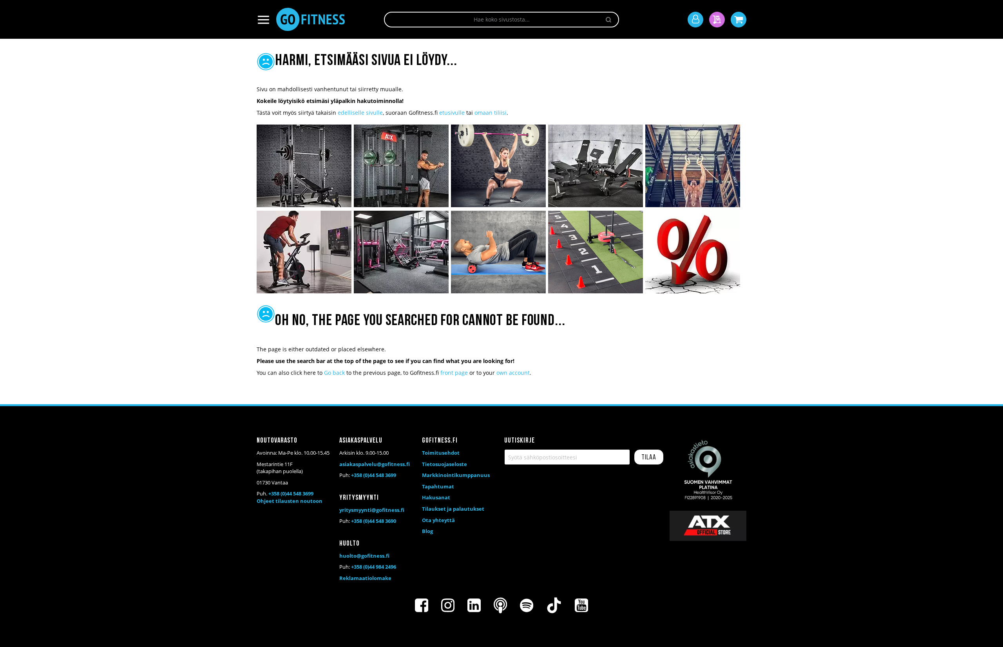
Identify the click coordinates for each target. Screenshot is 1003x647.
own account (513, 372)
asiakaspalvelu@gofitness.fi (374, 464)
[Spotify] (526, 605)
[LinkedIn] (474, 605)
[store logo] (310, 19)
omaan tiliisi (490, 112)
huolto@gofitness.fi (364, 555)
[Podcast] (500, 605)
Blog (427, 531)
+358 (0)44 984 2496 (373, 566)
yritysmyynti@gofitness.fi (371, 509)
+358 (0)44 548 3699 (290, 493)
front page (454, 372)
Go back (334, 372)
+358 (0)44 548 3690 (373, 520)
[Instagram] (447, 605)
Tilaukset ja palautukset (453, 508)
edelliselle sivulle (360, 112)
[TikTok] (554, 605)
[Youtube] (581, 605)
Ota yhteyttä (438, 520)
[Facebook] (421, 605)
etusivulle (452, 112)
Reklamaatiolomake (365, 578)
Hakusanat (436, 497)
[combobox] (501, 19)
